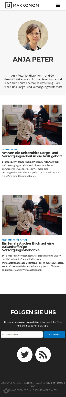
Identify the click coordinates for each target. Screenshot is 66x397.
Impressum (58, 382)
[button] (6, 391)
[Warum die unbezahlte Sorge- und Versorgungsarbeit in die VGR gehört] (32, 142)
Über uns (5, 382)
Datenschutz (43, 382)
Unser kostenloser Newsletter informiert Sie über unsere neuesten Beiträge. (33, 323)
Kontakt (29, 382)
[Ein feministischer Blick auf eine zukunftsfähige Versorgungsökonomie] (32, 233)
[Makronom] (21, 6)
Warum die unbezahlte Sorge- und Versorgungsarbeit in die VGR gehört (32, 154)
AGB (33, 386)
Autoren (17, 382)
